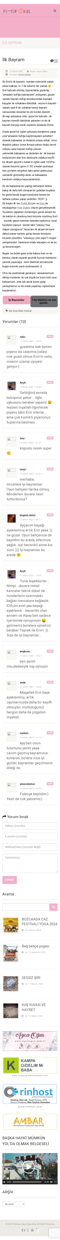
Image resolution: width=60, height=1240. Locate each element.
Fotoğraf (28, 311)
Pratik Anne (27, 203)
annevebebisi (27, 784)
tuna (22, 438)
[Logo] (20, 11)
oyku (22, 336)
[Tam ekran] (55, 1182)
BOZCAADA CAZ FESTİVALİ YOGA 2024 (39, 921)
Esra (42, 203)
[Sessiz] (51, 1182)
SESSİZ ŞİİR (31, 978)
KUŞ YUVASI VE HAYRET (34, 1007)
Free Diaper (24, 207)
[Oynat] (4, 1182)
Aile (10, 311)
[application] (30, 1168)
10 (56, 61)
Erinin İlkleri (25, 74)
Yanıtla (50, 336)
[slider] (27, 1182)
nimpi (23, 469)
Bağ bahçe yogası (35, 946)
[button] (28, 1167)
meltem (24, 733)
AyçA (23, 382)
